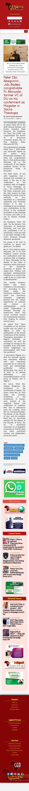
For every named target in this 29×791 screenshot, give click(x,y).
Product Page (15, 754)
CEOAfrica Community (14, 743)
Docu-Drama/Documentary (15, 750)
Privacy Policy (15, 725)
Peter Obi (7, 458)
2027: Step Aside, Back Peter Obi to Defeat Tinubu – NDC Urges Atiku (13, 623)
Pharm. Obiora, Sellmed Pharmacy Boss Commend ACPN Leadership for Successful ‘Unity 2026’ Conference (13, 544)
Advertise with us (15, 709)
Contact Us (15, 704)
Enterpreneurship (15, 748)
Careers (14, 752)
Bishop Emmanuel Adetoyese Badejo (14, 445)
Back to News (8, 465)
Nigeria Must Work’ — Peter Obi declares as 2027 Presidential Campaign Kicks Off (14, 636)
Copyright (14, 730)
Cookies (14, 727)
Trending (14, 458)
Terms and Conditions (14, 723)
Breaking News (9, 448)
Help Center (14, 707)
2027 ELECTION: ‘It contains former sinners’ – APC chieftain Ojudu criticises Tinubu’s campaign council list (13, 609)
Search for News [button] (15, 501)
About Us (14, 702)
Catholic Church (19, 448)
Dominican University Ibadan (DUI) (13, 451)
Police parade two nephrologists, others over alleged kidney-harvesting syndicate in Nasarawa (13, 559)
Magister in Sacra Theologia (12, 455)
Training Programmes (14, 746)
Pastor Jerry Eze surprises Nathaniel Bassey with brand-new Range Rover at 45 (13, 572)
